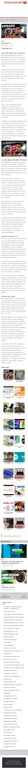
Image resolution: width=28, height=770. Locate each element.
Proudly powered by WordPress (13, 762)
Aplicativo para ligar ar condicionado (13, 684)
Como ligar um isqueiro (9, 687)
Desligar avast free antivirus (10, 741)
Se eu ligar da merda (9, 701)
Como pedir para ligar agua (10, 673)
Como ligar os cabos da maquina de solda (14, 667)
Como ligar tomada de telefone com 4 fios (14, 622)
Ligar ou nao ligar (8, 704)
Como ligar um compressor (10, 639)
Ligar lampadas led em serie (10, 631)
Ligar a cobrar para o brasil (10, 724)
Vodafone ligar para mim (10, 681)
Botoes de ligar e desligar (10, 721)
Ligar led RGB (7, 642)
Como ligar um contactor (10, 648)
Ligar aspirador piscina (9, 729)
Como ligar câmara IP (7, 587)
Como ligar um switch (9, 746)
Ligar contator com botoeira (10, 698)
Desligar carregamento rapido (11, 634)
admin (11, 45)
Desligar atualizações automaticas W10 (13, 651)
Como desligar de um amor (10, 715)
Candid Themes (18, 764)
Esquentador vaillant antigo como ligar (13, 625)
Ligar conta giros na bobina (10, 718)
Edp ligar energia (8, 707)
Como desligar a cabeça (9, 735)
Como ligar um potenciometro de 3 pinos (14, 665)
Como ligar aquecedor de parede (12, 662)
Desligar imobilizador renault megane (13, 619)
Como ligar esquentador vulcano (12, 690)
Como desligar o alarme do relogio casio (14, 614)
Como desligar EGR (9, 645)
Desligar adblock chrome (10, 743)
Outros (2, 40)
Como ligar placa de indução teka (12, 676)
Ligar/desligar (7, 693)
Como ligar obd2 (8, 732)
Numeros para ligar (8, 636)
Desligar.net (13, 2)
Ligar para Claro (8, 653)
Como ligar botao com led (10, 696)
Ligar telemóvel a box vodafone (11, 628)
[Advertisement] (20, 11)
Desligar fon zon (8, 679)
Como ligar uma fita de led (10, 670)
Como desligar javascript (10, 738)
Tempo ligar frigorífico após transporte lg (14, 617)
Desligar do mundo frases (10, 712)
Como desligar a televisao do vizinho (13, 710)
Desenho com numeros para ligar (12, 727)
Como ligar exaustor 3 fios (10, 659)
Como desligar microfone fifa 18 (12, 656)
